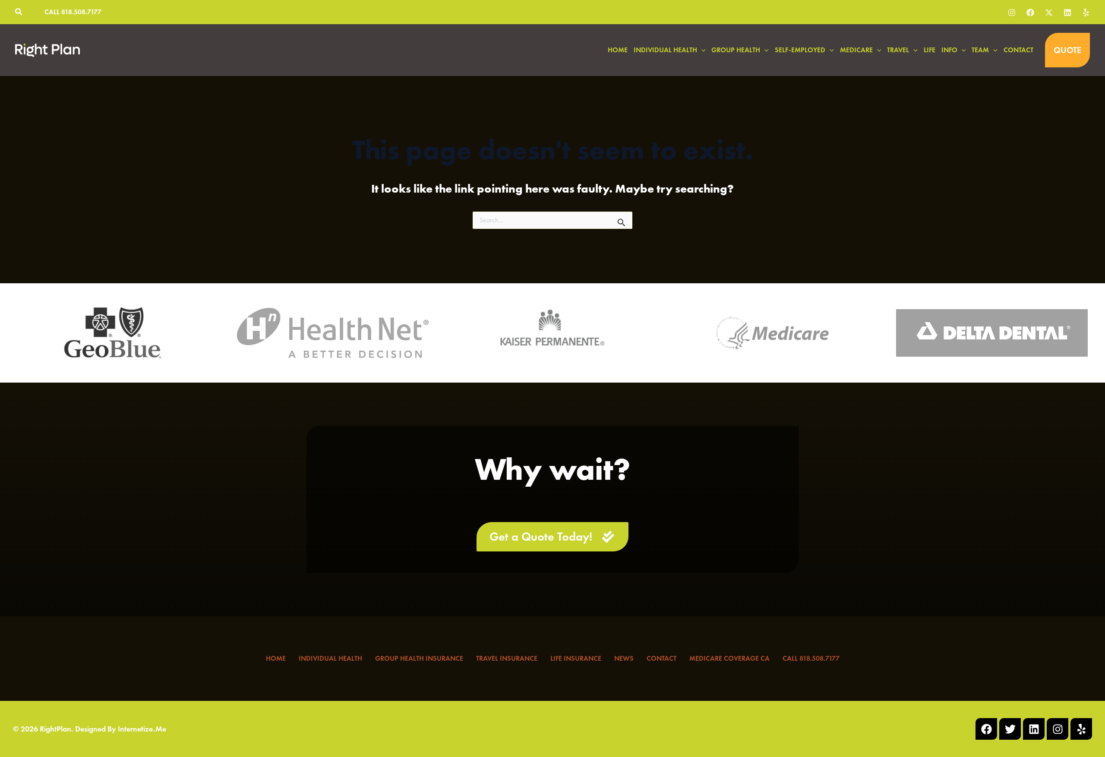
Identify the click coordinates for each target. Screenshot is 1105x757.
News (624, 658)
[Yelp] (1086, 12)
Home (276, 658)
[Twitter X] (1049, 12)
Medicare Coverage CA (729, 658)
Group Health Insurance (419, 658)
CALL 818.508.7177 (811, 658)
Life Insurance (575, 658)
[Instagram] (1012, 12)
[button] (19, 13)
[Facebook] (1030, 12)
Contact (661, 658)
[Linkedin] (1067, 12)
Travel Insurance (506, 658)
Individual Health (330, 658)
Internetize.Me (142, 729)
